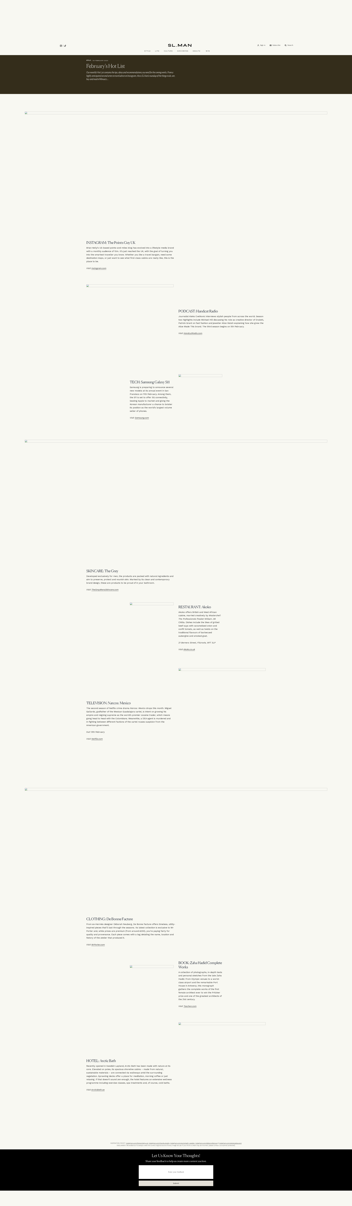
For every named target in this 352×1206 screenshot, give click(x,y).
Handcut (188, 333)
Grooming (182, 51)
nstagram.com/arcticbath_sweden (183, 1143)
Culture (168, 51)
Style (147, 51)
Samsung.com (142, 418)
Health (196, 51)
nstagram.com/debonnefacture (207, 1143)
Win (208, 51)
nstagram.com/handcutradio (159, 1143)
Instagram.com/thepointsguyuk (137, 1143)
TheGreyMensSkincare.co (104, 589)
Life (157, 51)
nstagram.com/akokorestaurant (231, 1143)
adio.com (197, 333)
